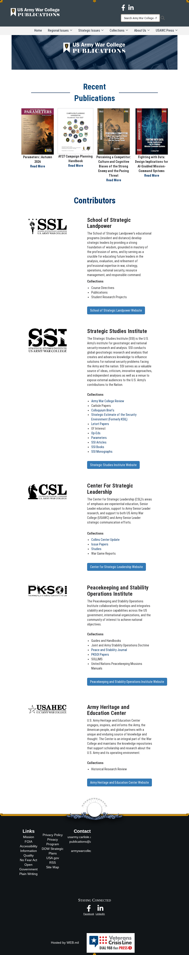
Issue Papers (99, 544)
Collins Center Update (105, 539)
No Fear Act (28, 860)
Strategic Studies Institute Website (113, 465)
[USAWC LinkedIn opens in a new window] (131, 7)
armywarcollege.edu (85, 851)
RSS (52, 862)
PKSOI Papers (100, 654)
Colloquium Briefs (102, 410)
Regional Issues (58, 30)
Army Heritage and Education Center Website (119, 782)
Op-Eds (95, 433)
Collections (117, 30)
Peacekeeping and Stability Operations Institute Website (127, 682)
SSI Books (97, 447)
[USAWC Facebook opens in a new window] (123, 7)
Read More (37, 166)
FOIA (28, 841)
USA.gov (52, 858)
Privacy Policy (53, 835)
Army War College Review (107, 401)
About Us (140, 30)
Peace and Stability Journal (109, 650)
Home (38, 30)
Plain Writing (28, 874)
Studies (96, 549)
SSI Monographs (101, 451)
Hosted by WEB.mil (65, 942)
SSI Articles (98, 442)
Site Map (52, 867)
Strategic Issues (89, 30)
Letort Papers (100, 424)
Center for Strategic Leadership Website (116, 567)
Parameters (99, 438)
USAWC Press (165, 30)
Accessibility (28, 846)
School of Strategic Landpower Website (116, 310)
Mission (28, 837)
